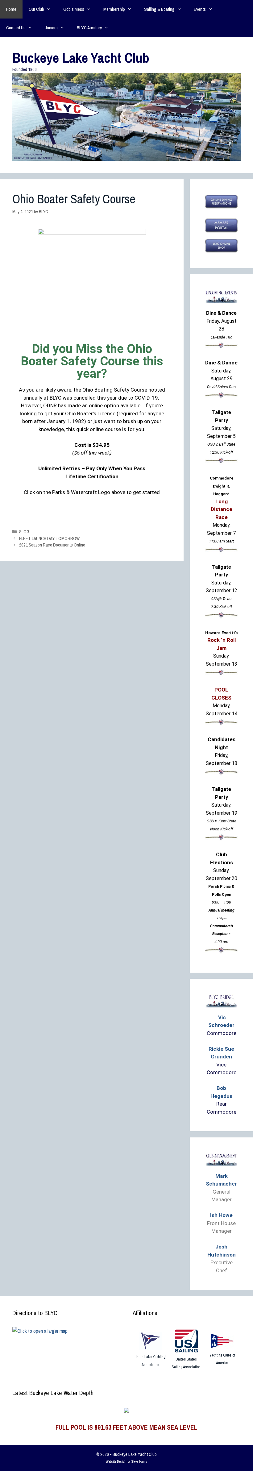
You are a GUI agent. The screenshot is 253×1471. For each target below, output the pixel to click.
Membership (114, 9)
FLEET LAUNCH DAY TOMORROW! (50, 538)
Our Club (36, 9)
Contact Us (16, 27)
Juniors (51, 27)
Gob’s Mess (73, 9)
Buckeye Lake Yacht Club (80, 57)
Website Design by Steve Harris (126, 1461)
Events (200, 9)
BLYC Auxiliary (89, 27)
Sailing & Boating (159, 9)
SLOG (24, 532)
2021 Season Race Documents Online (52, 545)
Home (11, 9)
